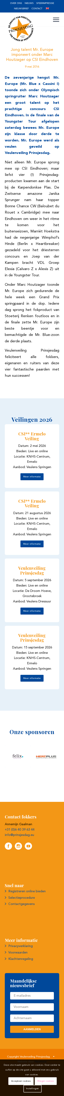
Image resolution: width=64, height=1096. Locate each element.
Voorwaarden (18, 978)
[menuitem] (16, 3)
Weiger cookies (45, 1081)
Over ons (16, 3)
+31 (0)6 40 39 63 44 (19, 855)
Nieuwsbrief (21, 8)
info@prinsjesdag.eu (19, 861)
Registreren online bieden (27, 917)
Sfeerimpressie (45, 3)
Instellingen (32, 1089)
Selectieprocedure (21, 924)
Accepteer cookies (21, 1081)
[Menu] (54, 20)
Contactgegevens (21, 930)
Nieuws (29, 3)
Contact (36, 8)
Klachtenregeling (20, 985)
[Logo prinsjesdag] (26, 29)
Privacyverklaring (20, 972)
